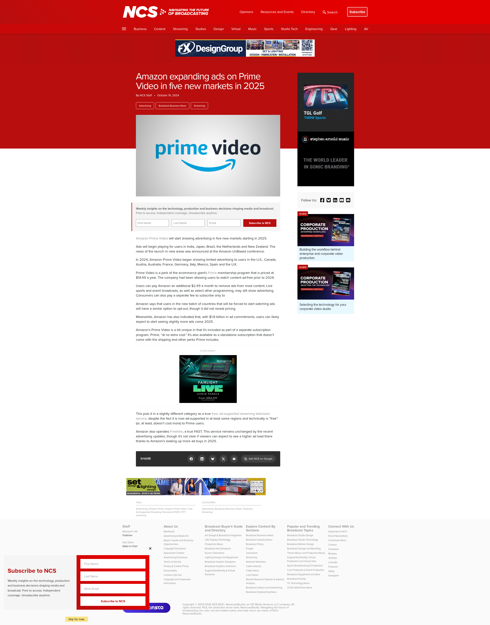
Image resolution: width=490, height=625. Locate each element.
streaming (141, 515)
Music (252, 29)
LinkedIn (332, 562)
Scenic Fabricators (214, 553)
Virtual (236, 29)
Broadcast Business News (172, 105)
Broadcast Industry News (259, 539)
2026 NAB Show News (299, 587)
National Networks (256, 561)
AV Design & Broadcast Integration (223, 535)
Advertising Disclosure (175, 557)
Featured (247, 508)
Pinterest (333, 566)
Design (219, 29)
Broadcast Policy (255, 544)
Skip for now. (76, 619)
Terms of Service (172, 561)
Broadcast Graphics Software (220, 566)
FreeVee (176, 431)
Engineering (314, 29)
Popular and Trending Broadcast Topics (303, 528)
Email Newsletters (338, 536)
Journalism (252, 553)
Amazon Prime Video (152, 238)
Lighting (350, 29)
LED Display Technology (217, 539)
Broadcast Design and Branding (304, 548)
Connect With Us (341, 526)
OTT (183, 512)
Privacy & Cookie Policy (176, 566)
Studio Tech (289, 29)
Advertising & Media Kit (176, 536)
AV (366, 29)
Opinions (246, 11)
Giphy (331, 571)
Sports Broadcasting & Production (305, 565)
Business (140, 29)
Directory (308, 11)
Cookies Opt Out (173, 575)
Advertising (145, 105)
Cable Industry (253, 566)
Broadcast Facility (296, 578)
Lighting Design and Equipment (221, 557)
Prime (212, 272)
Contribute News (337, 540)
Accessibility (170, 570)
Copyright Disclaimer (175, 548)
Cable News (252, 570)
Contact (332, 544)
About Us (171, 526)
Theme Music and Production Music (306, 553)
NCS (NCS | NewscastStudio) (228, 604)
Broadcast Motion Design (300, 544)
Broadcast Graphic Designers (220, 561)
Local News (252, 575)
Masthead (169, 531)
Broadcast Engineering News (261, 592)
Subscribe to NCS (337, 531)
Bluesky (332, 553)
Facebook (333, 549)
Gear (333, 29)
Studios (200, 29)
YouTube (332, 558)
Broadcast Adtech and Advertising (264, 587)
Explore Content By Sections (260, 528)
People (249, 548)
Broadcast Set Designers (218, 548)
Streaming (180, 29)
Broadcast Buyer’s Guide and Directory (224, 528)
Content (159, 29)
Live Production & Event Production (305, 570)
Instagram (333, 575)
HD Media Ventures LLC (264, 604)
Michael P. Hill (129, 531)
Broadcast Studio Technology (302, 539)
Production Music (214, 544)
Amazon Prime (156, 508)
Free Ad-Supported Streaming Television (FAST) (164, 510)
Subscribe (357, 11)
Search (332, 12)
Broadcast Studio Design (300, 535)
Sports (269, 29)
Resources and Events (277, 11)
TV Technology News (298, 583)
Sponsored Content (174, 553)
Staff (126, 526)
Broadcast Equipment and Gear (303, 574)
